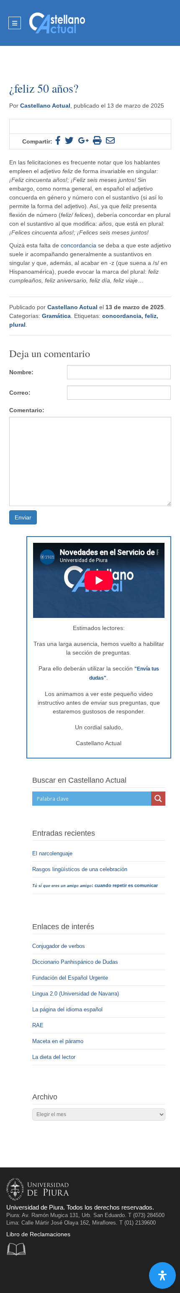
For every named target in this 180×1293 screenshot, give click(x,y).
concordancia (121, 316)
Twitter (32, 1274)
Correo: (20, 392)
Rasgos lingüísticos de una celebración (80, 869)
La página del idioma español (67, 1009)
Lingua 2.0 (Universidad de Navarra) (75, 994)
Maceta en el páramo (57, 1041)
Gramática (56, 316)
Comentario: (26, 410)
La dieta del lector (53, 1057)
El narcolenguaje (53, 853)
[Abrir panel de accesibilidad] (162, 1275)
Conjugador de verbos (58, 946)
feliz (151, 316)
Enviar (23, 517)
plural (17, 324)
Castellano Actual (45, 105)
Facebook (14, 1274)
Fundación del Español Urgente (70, 978)
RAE (38, 1025)
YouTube (49, 1274)
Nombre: (21, 372)
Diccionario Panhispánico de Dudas (75, 962)
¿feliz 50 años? (45, 88)
